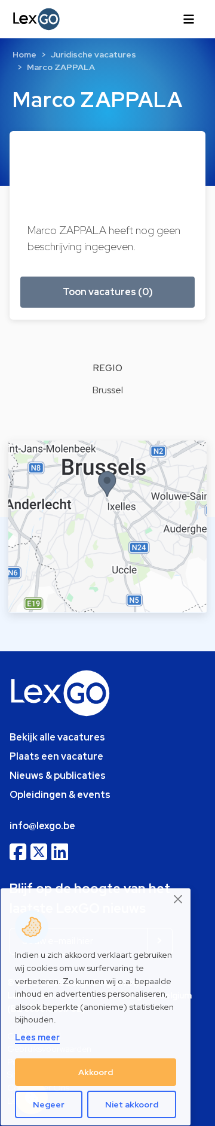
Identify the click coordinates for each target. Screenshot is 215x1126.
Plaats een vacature (56, 756)
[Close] (179, 899)
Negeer (48, 1104)
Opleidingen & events (60, 794)
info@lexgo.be (42, 826)
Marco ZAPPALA (61, 67)
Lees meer (37, 1037)
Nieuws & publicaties (58, 775)
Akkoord (95, 1072)
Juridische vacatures (93, 54)
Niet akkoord (131, 1104)
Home (24, 54)
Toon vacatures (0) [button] (108, 292)
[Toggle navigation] (188, 19)
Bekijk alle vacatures (57, 737)
